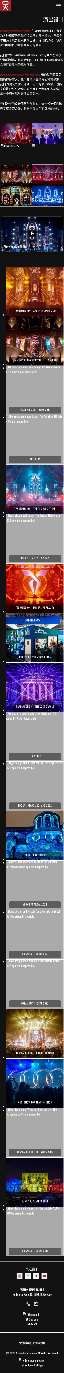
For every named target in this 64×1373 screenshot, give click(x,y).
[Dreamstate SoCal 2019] (35, 1231)
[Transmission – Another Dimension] (35, 291)
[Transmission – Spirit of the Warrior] (35, 341)
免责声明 (25, 1343)
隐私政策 (39, 1343)
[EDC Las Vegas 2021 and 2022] (35, 786)
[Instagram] (19, 1276)
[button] (16, 133)
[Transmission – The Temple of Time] (35, 489)
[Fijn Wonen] (35, 737)
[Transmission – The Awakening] (35, 1132)
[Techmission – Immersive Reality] (35, 588)
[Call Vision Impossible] (27, 1304)
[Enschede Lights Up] (35, 836)
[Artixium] (35, 440)
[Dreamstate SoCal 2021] (35, 934)
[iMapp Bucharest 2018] (35, 1182)
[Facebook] (28, 1276)
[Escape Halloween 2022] (35, 539)
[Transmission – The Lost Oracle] (35, 687)
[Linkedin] (36, 1276)
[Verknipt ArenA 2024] (35, 885)
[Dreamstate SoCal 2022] (35, 984)
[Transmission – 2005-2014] (35, 390)
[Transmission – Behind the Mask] (35, 1033)
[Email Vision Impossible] (36, 1304)
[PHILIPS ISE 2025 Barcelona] (35, 638)
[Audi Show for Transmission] (35, 1083)
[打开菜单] (60, 6)
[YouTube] (44, 1276)
